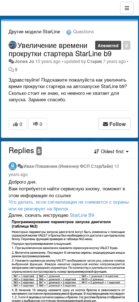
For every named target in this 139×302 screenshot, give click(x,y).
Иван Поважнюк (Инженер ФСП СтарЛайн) (68, 166)
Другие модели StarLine (34, 31)
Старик (94, 61)
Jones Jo (24, 61)
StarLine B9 (82, 214)
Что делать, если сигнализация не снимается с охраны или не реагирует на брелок (69, 205)
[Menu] (127, 8)
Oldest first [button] (112, 151)
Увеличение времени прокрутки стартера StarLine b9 (60, 49)
